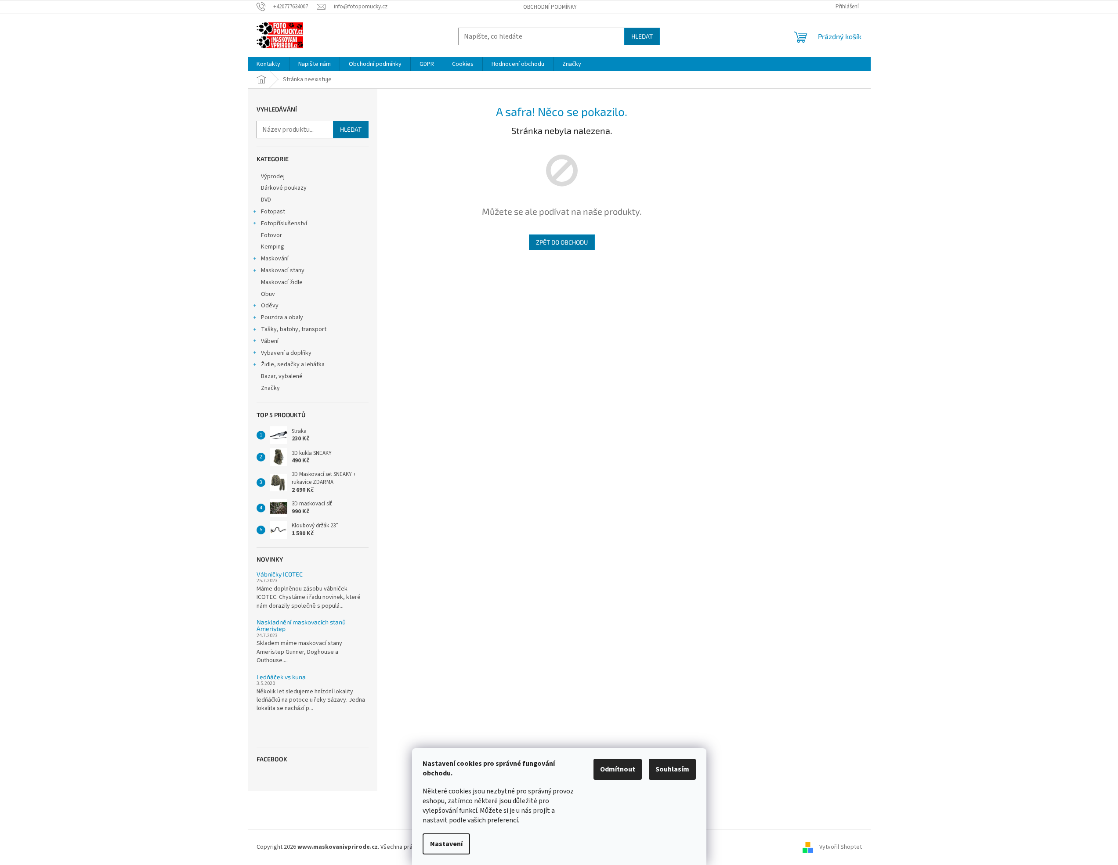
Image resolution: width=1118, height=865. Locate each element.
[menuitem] (268, 64)
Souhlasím (672, 769)
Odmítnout (617, 769)
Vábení (270, 341)
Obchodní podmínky (550, 7)
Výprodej (273, 176)
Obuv (268, 294)
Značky (270, 388)
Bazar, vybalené (282, 376)
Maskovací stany (282, 270)
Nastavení (446, 844)
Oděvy (270, 305)
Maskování (275, 258)
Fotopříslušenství (284, 223)
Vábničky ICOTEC (280, 574)
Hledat (642, 36)
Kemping (272, 246)
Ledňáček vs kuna (281, 677)
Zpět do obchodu (562, 242)
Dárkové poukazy (284, 188)
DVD (266, 199)
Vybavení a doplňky (286, 353)
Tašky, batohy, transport (293, 329)
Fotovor (271, 235)
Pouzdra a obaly (282, 317)
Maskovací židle (282, 282)
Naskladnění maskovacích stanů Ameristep (301, 625)
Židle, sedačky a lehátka (293, 364)
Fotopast (273, 211)
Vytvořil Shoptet (840, 847)
